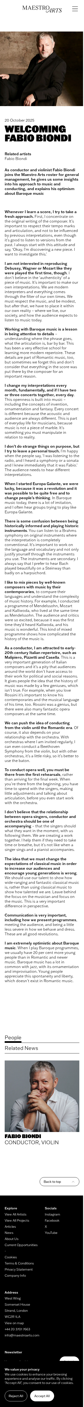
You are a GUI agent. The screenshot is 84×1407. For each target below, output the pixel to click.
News (9, 1233)
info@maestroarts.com (22, 1335)
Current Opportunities (21, 1245)
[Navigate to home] (42, 9)
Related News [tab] (21, 1048)
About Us (11, 1239)
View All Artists (15, 1214)
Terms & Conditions (19, 1263)
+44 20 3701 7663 (17, 1329)
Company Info (15, 1275)
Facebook (52, 1220)
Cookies (11, 1257)
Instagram (52, 1214)
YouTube (51, 1233)
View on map (14, 1323)
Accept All (42, 1396)
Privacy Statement (19, 1269)
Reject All (16, 1396)
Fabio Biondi (16, 158)
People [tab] (13, 1037)
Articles (10, 1226)
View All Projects (17, 1220)
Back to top (52, 1182)
